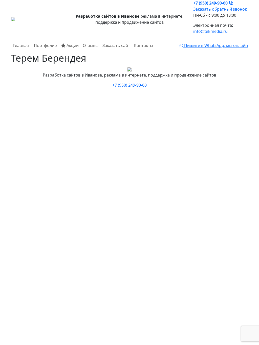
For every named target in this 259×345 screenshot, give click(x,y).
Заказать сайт (116, 45)
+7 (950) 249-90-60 (129, 85)
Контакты (143, 45)
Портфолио (45, 45)
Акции (72, 45)
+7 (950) (210, 3)
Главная (21, 45)
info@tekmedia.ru (210, 31)
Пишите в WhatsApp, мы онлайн (215, 45)
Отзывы (90, 45)
